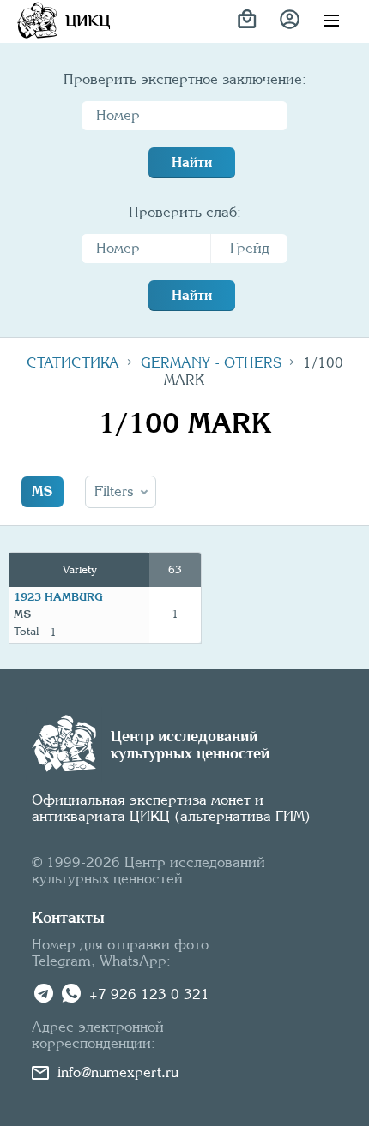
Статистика (73, 363)
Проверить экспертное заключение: (185, 79)
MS (42, 491)
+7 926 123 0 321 (149, 994)
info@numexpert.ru (117, 1072)
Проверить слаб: (185, 212)
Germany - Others (211, 363)
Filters (114, 491)
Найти (192, 162)
